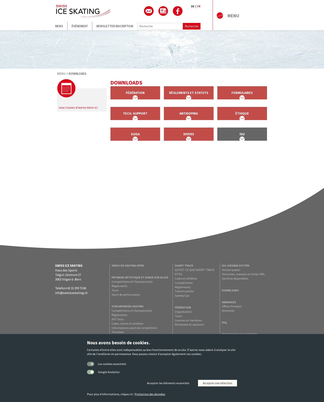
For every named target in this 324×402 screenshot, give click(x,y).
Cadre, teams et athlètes (127, 323)
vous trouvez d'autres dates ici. (78, 107)
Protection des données (150, 394)
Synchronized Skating (127, 306)
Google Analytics (109, 372)
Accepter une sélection (217, 383)
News (59, 26)
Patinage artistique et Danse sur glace (140, 277)
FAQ (224, 322)
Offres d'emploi (232, 306)
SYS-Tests (118, 319)
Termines (118, 332)
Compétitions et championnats (132, 310)
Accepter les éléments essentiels (168, 383)
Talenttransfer (184, 291)
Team (178, 316)
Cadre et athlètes (186, 278)
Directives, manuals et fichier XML (243, 274)
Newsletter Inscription (114, 26)
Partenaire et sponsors (189, 324)
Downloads (230, 290)
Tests (115, 290)
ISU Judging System (235, 265)
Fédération (183, 307)
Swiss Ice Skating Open (128, 265)
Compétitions (184, 283)
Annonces (229, 302)
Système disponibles (235, 278)
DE (192, 6)
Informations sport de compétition (134, 328)
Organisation (183, 312)
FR (198, 6)
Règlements (120, 286)
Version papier (231, 270)
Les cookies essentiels (112, 364)
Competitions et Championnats (132, 281)
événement (80, 26)
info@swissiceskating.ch (71, 293)
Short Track (184, 265)
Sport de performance (126, 294)
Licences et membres (188, 320)
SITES (178, 274)
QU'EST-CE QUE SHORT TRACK (194, 270)
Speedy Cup (182, 295)
